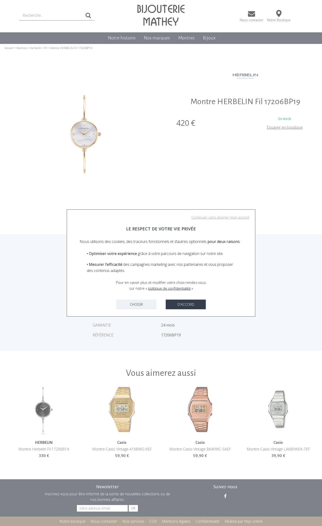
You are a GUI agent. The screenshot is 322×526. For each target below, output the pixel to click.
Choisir (136, 304)
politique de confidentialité (169, 288)
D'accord (186, 304)
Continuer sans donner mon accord (220, 217)
